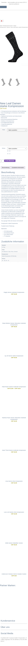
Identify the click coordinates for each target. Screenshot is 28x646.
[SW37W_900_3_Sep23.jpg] (14, 47)
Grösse (3, 148)
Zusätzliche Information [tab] (18, 167)
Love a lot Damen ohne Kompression (14, 512)
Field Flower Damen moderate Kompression (14, 386)
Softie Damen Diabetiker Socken (14, 543)
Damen (8, 27)
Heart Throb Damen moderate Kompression (14, 450)
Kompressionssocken (8, 25)
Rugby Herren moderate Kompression (14, 292)
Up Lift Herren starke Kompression (14, 356)
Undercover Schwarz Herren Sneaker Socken (14, 574)
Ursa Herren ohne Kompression (14, 481)
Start (1, 25)
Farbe (3, 129)
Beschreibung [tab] (5, 167)
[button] (14, 623)
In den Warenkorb (9, 160)
